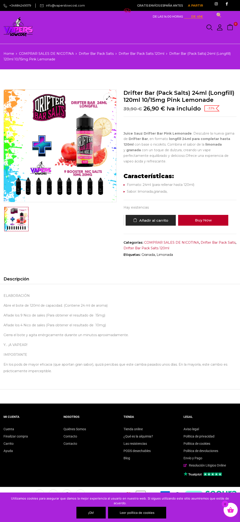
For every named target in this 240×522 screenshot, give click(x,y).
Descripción (16, 279)
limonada (165, 255)
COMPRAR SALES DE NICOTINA (46, 53)
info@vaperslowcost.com (65, 5)
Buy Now (203, 220)
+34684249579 (20, 5)
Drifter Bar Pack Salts (96, 53)
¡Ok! (91, 513)
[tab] (16, 280)
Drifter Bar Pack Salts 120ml (141, 53)
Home (9, 53)
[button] (230, 27)
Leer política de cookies (137, 513)
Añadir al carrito (153, 220)
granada (148, 255)
